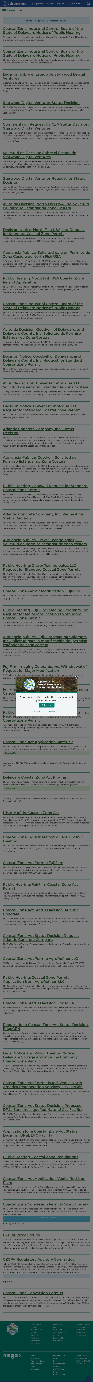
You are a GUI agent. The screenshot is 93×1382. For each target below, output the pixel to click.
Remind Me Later (53, 712)
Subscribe (46, 705)
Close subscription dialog (76, 677)
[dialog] (46, 696)
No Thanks (37, 712)
